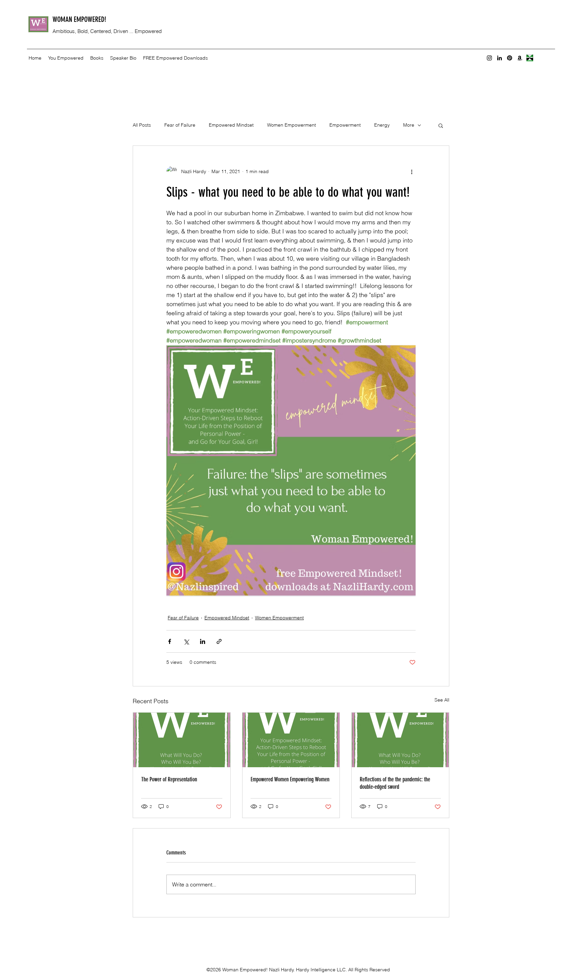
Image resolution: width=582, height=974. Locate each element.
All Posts (142, 125)
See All (441, 700)
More (408, 125)
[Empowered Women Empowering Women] (291, 740)
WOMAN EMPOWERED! (79, 19)
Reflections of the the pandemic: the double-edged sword (395, 783)
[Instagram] (489, 58)
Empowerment (345, 125)
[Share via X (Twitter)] (186, 641)
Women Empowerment (291, 125)
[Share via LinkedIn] (202, 641)
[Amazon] (519, 58)
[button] (441, 125)
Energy (382, 125)
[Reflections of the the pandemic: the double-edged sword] (400, 740)
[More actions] (412, 171)
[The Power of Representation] (181, 740)
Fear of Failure (179, 125)
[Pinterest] (509, 58)
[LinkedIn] (499, 58)
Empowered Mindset (231, 125)
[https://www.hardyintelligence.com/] (529, 58)
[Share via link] (219, 641)
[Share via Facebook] (169, 641)
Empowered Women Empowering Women (290, 779)
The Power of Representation (169, 779)
